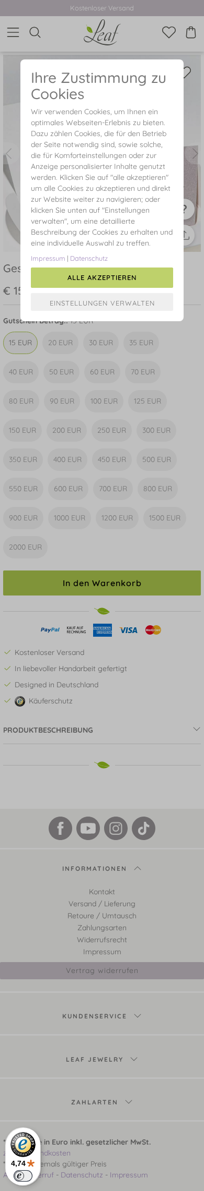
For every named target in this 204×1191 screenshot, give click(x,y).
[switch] (23, 1176)
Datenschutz (89, 258)
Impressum (48, 258)
